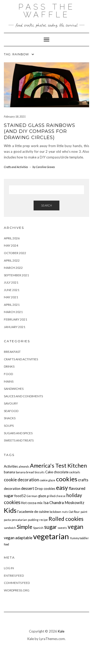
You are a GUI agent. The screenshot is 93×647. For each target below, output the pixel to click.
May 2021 (11, 297)
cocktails (74, 472)
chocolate (61, 472)
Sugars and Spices (18, 433)
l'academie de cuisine (33, 511)
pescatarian (19, 519)
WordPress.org (16, 590)
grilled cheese (56, 496)
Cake (49, 472)
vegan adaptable (18, 537)
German (32, 496)
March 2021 (13, 312)
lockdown (55, 511)
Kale (61, 631)
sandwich (10, 527)
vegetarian (51, 536)
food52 (20, 496)
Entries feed (14, 575)
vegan (75, 526)
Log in (9, 568)
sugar (50, 527)
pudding (33, 519)
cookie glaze (47, 480)
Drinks (9, 366)
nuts (65, 511)
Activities (11, 466)
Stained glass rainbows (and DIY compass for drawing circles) (39, 131)
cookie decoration (21, 479)
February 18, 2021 (15, 116)
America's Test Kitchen (58, 465)
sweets (62, 527)
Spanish (38, 527)
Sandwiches (14, 389)
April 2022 (12, 260)
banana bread (25, 472)
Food (8, 374)
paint (84, 511)
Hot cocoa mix (32, 503)
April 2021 (12, 305)
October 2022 (15, 253)
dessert (27, 488)
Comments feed (17, 583)
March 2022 (13, 268)
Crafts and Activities (16, 167)
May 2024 (11, 245)
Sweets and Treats (19, 440)
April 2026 (12, 238)
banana (9, 472)
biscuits (39, 472)
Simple (24, 527)
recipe (43, 519)
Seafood (11, 411)
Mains (8, 381)
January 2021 (14, 327)
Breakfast (12, 352)
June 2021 (11, 290)
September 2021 (16, 275)
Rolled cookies (66, 519)
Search (46, 205)
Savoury (11, 403)
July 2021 (11, 282)
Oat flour (74, 511)
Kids (10, 510)
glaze (42, 496)
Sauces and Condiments (23, 396)
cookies (66, 479)
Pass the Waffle (46, 10)
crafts (83, 479)
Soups (9, 426)
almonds (24, 466)
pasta (7, 519)
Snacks (10, 418)
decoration (12, 488)
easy (62, 487)
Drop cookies (45, 488)
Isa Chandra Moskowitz (63, 502)
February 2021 (15, 319)
